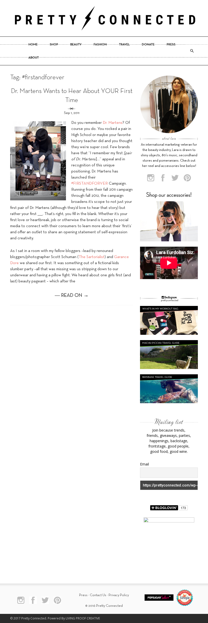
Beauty (75, 44)
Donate (148, 44)
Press (171, 44)
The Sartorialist (92, 257)
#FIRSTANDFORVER (89, 183)
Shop (54, 44)
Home (33, 44)
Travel (124, 44)
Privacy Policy (119, 595)
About (33, 57)
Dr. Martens (112, 123)
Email (144, 464)
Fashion (100, 44)
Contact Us (98, 595)
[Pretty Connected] (104, 18)
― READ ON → (72, 295)
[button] (192, 51)
